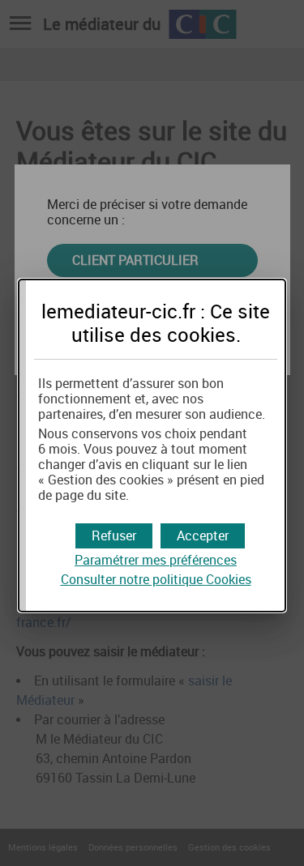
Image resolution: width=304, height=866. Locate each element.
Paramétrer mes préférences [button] (156, 560)
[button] (203, 535)
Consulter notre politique (156, 579)
